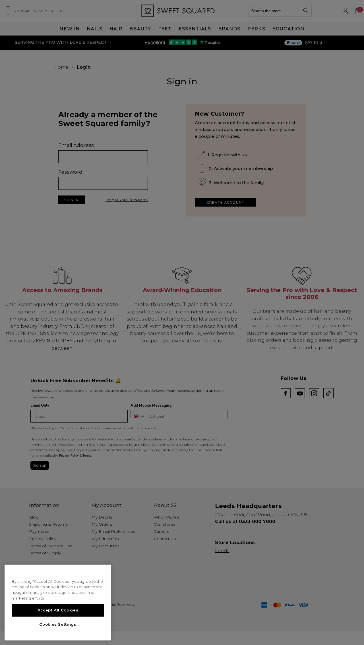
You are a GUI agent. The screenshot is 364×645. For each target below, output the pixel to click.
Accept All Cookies (58, 610)
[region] (58, 603)
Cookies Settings (57, 624)
